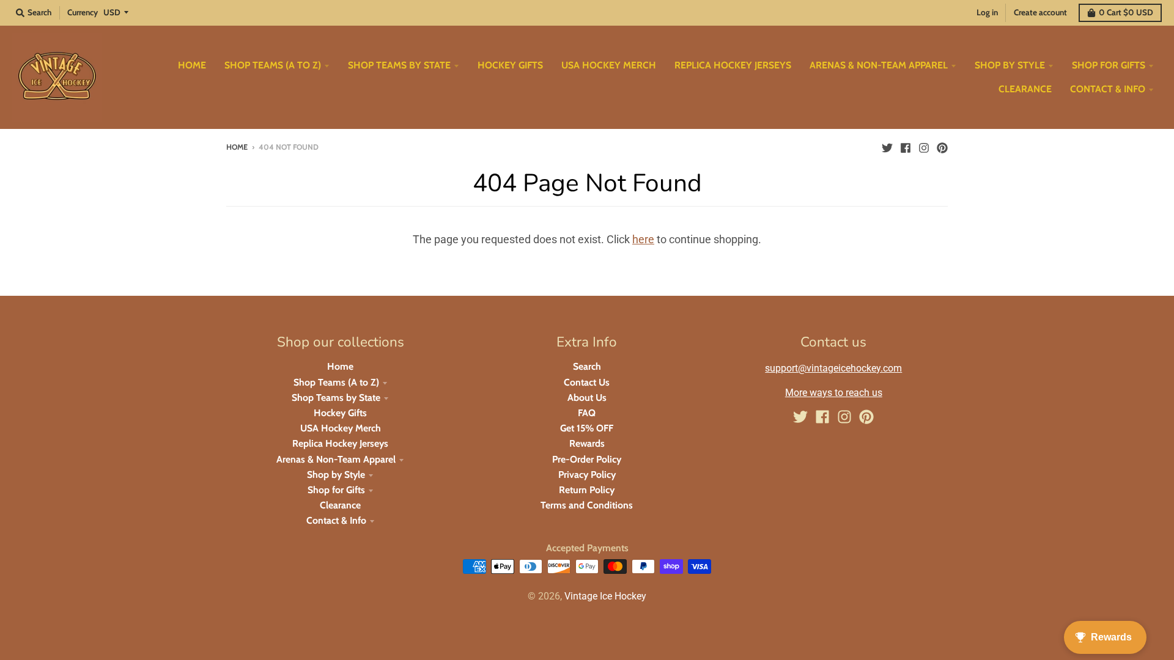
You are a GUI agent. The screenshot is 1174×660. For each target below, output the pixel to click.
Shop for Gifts (336, 490)
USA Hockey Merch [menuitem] (608, 65)
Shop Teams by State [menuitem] (399, 65)
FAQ (587, 413)
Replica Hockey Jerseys (340, 443)
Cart (1126, 12)
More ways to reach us (833, 392)
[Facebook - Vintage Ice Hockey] (905, 146)
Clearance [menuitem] (1025, 89)
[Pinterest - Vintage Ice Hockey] (942, 146)
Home (237, 147)
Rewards (587, 443)
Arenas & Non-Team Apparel (336, 459)
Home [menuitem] (192, 65)
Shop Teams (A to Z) (336, 382)
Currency (82, 12)
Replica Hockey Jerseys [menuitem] (732, 65)
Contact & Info (336, 520)
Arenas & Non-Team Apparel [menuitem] (879, 65)
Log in (987, 12)
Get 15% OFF (586, 428)
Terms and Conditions (587, 505)
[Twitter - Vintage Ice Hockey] (887, 146)
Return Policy (587, 490)
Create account (1040, 12)
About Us (587, 397)
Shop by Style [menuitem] (1010, 65)
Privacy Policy (587, 474)
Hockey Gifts (340, 413)
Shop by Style (336, 474)
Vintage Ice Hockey (605, 596)
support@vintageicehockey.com (833, 368)
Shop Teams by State (336, 397)
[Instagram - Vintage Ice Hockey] (923, 146)
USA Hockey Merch (340, 428)
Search (587, 366)
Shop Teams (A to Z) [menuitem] (272, 65)
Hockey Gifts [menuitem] (510, 65)
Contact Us (587, 382)
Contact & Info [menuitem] (1107, 89)
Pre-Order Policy (586, 459)
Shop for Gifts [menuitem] (1108, 65)
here (643, 239)
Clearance (340, 505)
